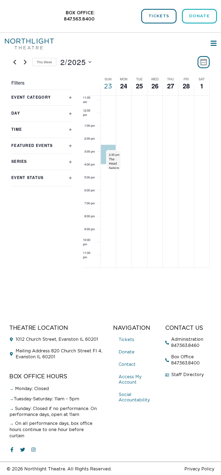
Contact (127, 364)
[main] (110, 183)
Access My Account (130, 379)
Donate (126, 352)
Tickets (126, 340)
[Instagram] (33, 449)
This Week (44, 62)
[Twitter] (22, 449)
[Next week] (25, 62)
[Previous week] (14, 62)
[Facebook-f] (11, 449)
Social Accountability (134, 397)
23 (108, 86)
